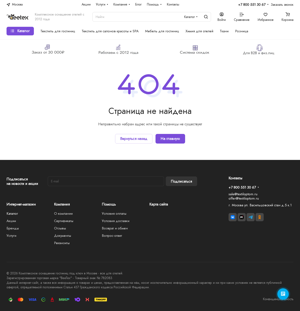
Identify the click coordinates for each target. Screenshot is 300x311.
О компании (63, 213)
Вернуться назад (133, 138)
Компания (62, 204)
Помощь (109, 204)
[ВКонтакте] (233, 217)
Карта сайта (158, 204)
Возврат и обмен (115, 228)
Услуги (11, 235)
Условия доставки (115, 220)
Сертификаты (63, 220)
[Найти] (206, 17)
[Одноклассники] (260, 217)
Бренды (13, 228)
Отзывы (60, 228)
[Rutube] (242, 217)
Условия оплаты (114, 213)
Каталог (12, 213)
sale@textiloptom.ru (243, 194)
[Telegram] (251, 217)
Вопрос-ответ (112, 235)
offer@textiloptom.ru (244, 198)
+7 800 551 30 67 (252, 5)
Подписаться (181, 181)
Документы (62, 235)
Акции (11, 220)
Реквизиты (62, 242)
